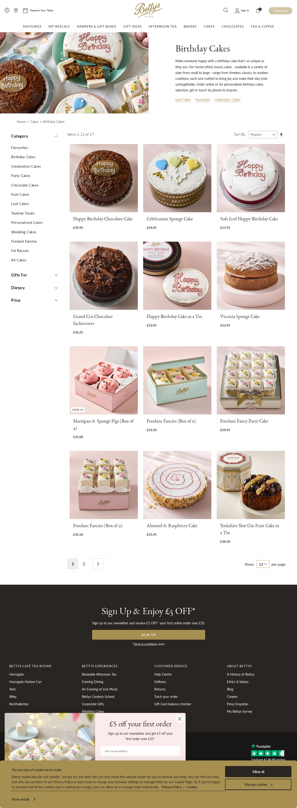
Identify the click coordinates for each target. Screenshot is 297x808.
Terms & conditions (145, 644)
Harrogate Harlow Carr (25, 681)
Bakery (190, 26)
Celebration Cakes (227, 99)
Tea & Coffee (262, 26)
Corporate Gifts (93, 704)
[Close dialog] (180, 719)
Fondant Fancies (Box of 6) (171, 422)
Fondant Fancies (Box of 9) (98, 526)
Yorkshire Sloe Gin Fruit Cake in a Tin (249, 530)
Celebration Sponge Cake (170, 219)
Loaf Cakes (183, 99)
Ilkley (12, 696)
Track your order (166, 696)
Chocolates (233, 26)
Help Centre (162, 674)
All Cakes (19, 259)
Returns (159, 689)
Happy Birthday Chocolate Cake (103, 219)
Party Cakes (21, 175)
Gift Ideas (132, 26)
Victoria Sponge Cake (240, 317)
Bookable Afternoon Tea (99, 674)
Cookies (191, 787)
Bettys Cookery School (98, 696)
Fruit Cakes (20, 194)
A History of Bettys (240, 674)
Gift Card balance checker (172, 704)
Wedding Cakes (24, 231)
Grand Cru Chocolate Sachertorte (93, 321)
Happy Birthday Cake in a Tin (174, 317)
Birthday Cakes (23, 156)
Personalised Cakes (27, 222)
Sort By (240, 134)
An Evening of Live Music (100, 689)
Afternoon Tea (163, 26)
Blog (230, 689)
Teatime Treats (23, 213)
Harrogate (16, 674)
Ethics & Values (238, 681)
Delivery (160, 681)
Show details (20, 799)
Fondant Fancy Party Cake (244, 422)
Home (21, 121)
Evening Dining (92, 681)
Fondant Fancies (24, 241)
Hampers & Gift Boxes (96, 26)
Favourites (202, 99)
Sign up (148, 634)
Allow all (258, 771)
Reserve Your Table (41, 10)
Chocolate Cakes (25, 185)
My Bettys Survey (239, 711)
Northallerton (19, 704)
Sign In (245, 10)
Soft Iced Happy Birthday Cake (249, 219)
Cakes (209, 26)
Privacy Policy (171, 787)
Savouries (32, 26)
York (12, 689)
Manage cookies (256, 784)
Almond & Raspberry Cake (172, 526)
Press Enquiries (237, 704)
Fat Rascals (59, 26)
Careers (232, 696)
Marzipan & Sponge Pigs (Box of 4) (103, 425)
